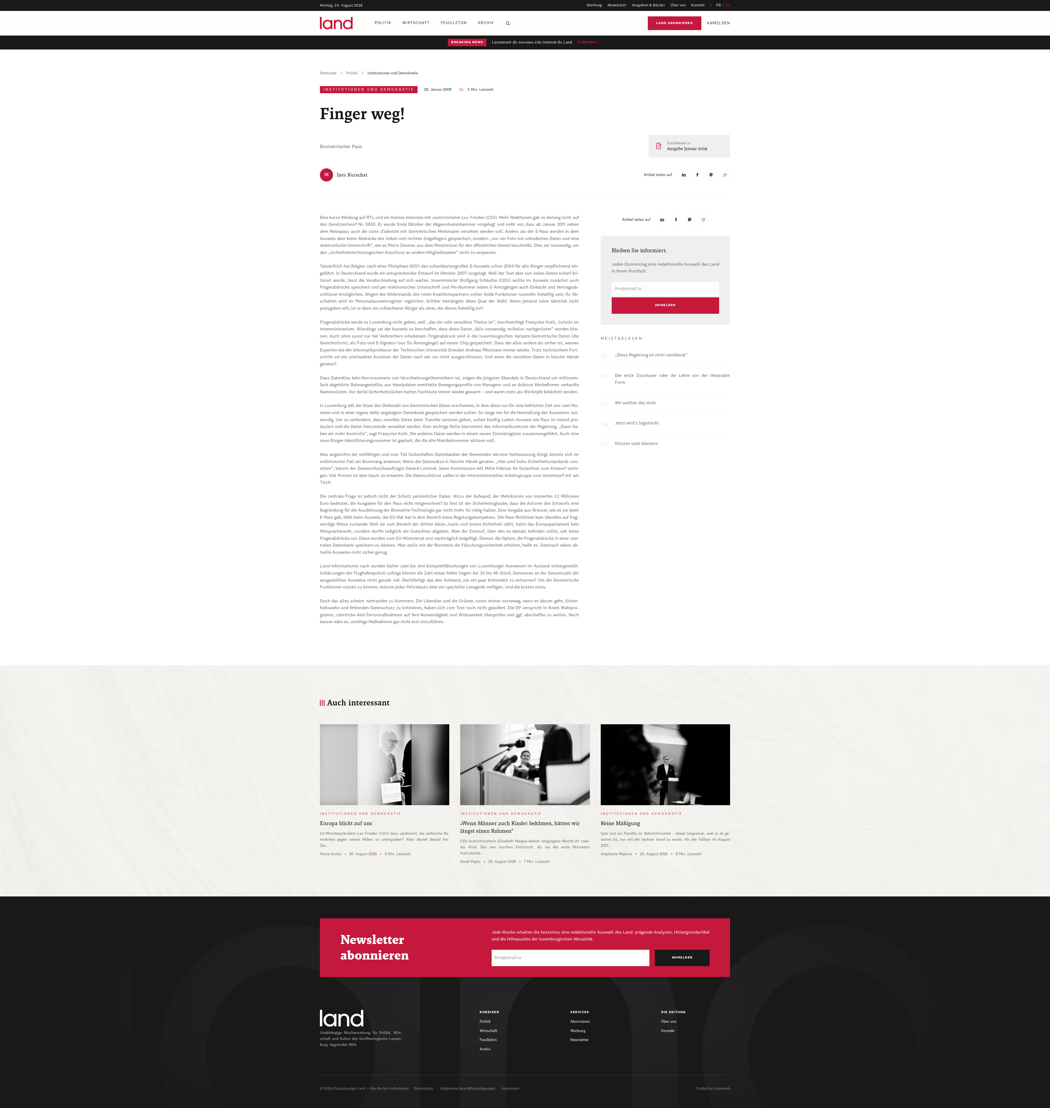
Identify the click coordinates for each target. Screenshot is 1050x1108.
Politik (383, 23)
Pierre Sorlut (330, 854)
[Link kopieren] (725, 175)
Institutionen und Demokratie (393, 73)
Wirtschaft (416, 23)
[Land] (342, 1018)
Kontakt (698, 5)
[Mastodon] (711, 175)
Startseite (328, 73)
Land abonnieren (674, 23)
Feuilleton (454, 23)
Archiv (486, 23)
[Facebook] (697, 175)
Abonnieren (580, 1022)
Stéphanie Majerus (616, 854)
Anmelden (718, 23)
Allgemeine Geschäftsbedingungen (467, 1089)
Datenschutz (424, 1089)
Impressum (510, 1089)
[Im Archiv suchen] (508, 23)
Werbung (594, 5)
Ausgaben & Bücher (648, 5)
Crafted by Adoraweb (713, 1089)
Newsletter (617, 5)
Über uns (678, 5)
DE (727, 5)
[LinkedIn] (684, 175)
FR (718, 5)
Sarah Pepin (470, 862)
